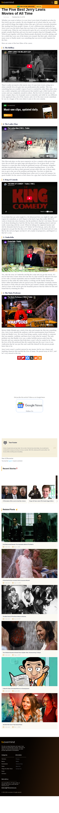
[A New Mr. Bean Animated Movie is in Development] (29, 687)
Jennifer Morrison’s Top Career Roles (12, 740)
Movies (3, 778)
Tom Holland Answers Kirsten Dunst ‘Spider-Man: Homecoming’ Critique (22, 668)
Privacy (17, 775)
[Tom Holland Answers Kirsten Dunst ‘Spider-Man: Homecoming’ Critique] (29, 651)
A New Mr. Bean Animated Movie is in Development (16, 704)
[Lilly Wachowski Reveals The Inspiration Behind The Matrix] (29, 542)
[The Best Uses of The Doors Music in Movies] (29, 615)
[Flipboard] (23, 373)
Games (3, 788)
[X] (31, 373)
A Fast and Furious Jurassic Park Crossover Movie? (16, 595)
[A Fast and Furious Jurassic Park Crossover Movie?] (29, 579)
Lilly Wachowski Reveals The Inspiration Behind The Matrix (18, 559)
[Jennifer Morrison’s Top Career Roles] (29, 723)
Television (4, 775)
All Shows (4, 790)
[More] (40, 373)
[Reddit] (36, 373)
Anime (3, 783)
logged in (10, 476)
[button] (55, 2)
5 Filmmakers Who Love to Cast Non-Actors (14, 516)
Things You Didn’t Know (7, 785)
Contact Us (18, 785)
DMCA (17, 778)
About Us (18, 783)
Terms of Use (19, 780)
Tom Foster (6, 17)
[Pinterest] (19, 373)
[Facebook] (27, 373)
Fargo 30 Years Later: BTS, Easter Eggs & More (41, 516)
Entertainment (5, 780)
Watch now (38, 6)
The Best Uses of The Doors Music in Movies (14, 632)
